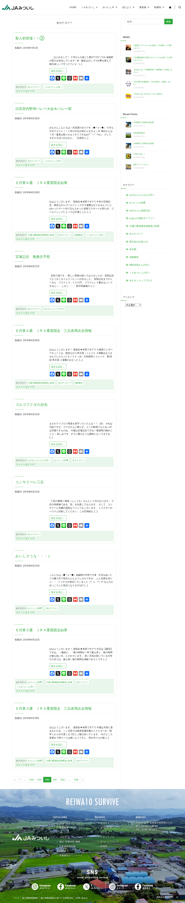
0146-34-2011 (149, 829)
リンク (16, 898)
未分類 (132, 249)
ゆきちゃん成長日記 (139, 210)
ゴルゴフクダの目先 (31, 405)
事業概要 (64, 827)
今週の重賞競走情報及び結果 (41, 235)
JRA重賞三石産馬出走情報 (143, 143)
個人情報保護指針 (30, 898)
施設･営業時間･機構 (69, 841)
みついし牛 (106, 827)
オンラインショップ (110, 823)
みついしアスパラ (109, 841)
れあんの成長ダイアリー (142, 218)
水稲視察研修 (138, 133)
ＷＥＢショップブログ (54, 309)
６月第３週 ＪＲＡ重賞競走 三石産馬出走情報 (53, 708)
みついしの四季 (61, 460)
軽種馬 (103, 846)
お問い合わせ (81, 898)
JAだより (64, 850)
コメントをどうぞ (25, 90)
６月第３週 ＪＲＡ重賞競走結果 (41, 630)
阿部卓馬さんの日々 (139, 264)
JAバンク (64, 832)
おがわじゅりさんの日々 (39, 460)
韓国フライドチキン (141, 164)
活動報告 (78, 235)
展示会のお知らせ (138, 241)
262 (63, 779)
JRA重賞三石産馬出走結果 (143, 122)
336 (76, 779)
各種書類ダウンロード (70, 855)
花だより (105, 832)
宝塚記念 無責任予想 (32, 257)
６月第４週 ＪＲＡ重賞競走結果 (41, 183)
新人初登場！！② (29, 38)
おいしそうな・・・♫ (32, 556)
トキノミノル (107, 837)
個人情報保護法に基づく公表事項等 (57, 898)
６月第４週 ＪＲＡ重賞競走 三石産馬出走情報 (53, 331)
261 (55, 779)
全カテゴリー (34, 87)
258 (31, 779)
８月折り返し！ (139, 154)
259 (39, 779)
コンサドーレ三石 (29, 482)
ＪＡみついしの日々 (53, 87)
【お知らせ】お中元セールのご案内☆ (148, 94)
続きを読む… (58, 70)
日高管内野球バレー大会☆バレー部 (43, 109)
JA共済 (63, 837)
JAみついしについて (70, 823)
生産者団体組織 (67, 846)
